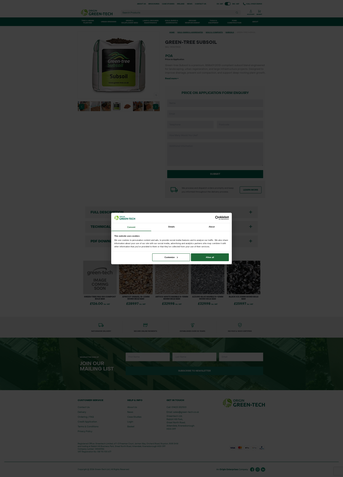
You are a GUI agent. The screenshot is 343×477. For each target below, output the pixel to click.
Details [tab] (171, 227)
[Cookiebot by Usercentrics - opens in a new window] (217, 218)
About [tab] (212, 227)
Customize (170, 257)
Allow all (210, 257)
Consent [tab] (131, 227)
